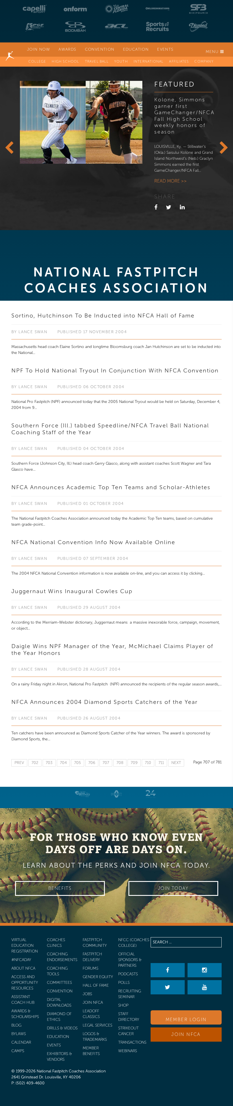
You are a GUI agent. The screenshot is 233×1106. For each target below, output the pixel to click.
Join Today (173, 888)
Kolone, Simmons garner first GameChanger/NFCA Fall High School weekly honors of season (184, 116)
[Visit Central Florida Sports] (116, 9)
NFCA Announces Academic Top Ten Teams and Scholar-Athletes (111, 487)
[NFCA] (10, 49)
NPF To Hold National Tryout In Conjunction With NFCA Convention (115, 370)
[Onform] (75, 9)
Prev (19, 762)
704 (63, 762)
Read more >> (170, 181)
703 (49, 762)
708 (119, 762)
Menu (213, 51)
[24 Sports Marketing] (151, 794)
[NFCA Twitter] (168, 987)
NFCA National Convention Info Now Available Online (93, 542)
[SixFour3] (198, 9)
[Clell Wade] (82, 794)
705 (77, 762)
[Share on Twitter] (168, 207)
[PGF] (34, 26)
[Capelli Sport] (34, 9)
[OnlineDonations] (157, 9)
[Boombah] (75, 26)
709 (134, 762)
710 (148, 762)
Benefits (60, 888)
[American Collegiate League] (116, 26)
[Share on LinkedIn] (182, 207)
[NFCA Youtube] (205, 987)
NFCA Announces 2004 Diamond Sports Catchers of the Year (104, 702)
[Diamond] (198, 26)
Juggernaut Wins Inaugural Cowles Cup (72, 591)
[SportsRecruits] (157, 26)
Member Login (186, 1019)
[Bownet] (116, 794)
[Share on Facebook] (155, 207)
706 (91, 762)
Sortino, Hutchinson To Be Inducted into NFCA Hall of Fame (103, 315)
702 (35, 762)
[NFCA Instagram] (205, 970)
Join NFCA (186, 1034)
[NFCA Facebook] (168, 970)
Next (176, 762)
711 (161, 762)
